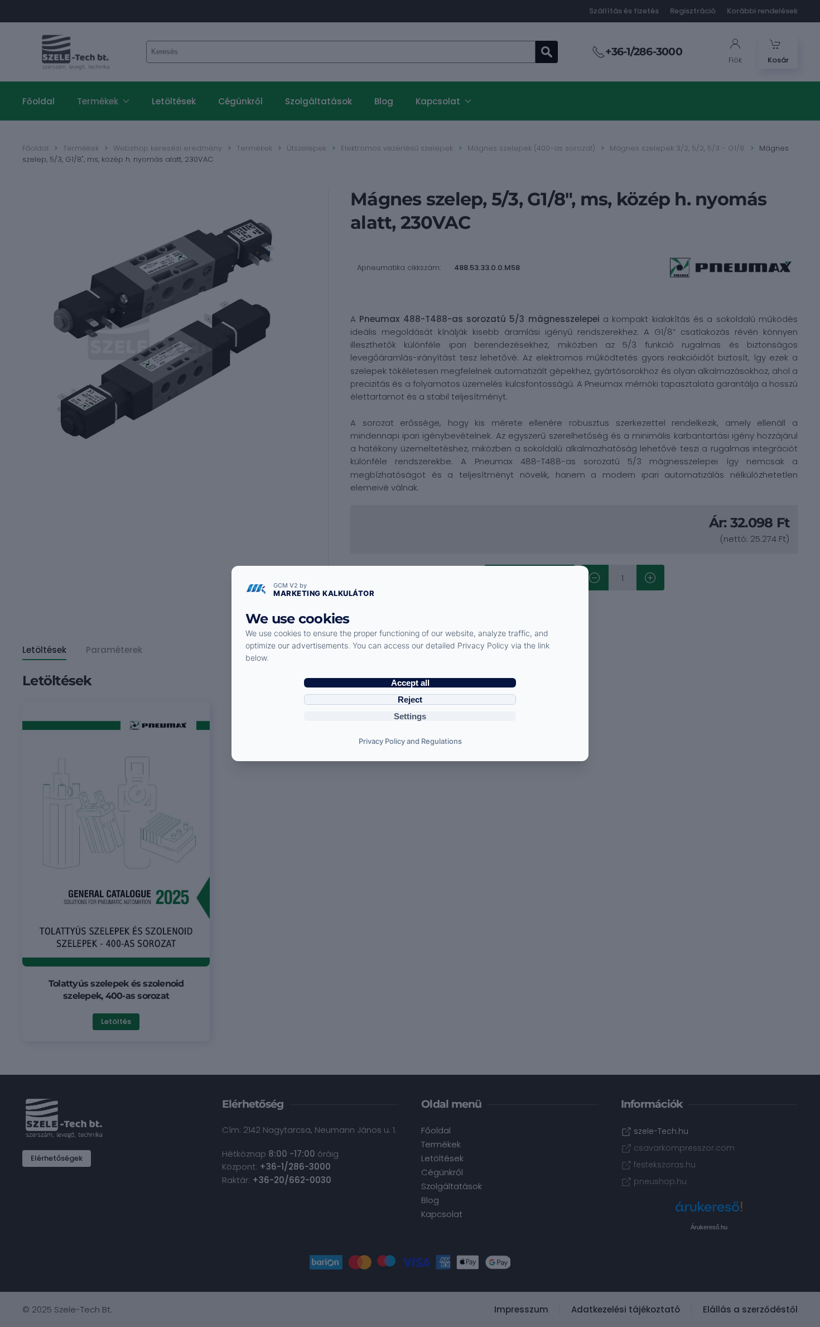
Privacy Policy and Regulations (410, 741)
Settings (410, 716)
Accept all (410, 682)
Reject (410, 699)
